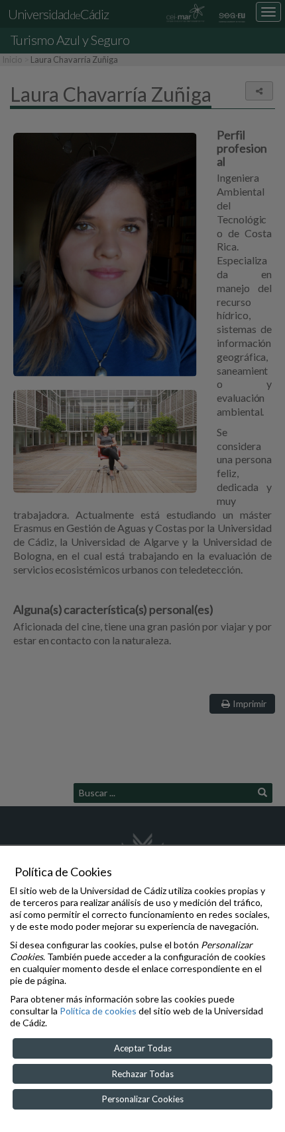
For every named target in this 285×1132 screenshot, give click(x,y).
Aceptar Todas (143, 1048)
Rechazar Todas (143, 1074)
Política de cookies (98, 1010)
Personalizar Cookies (143, 1099)
